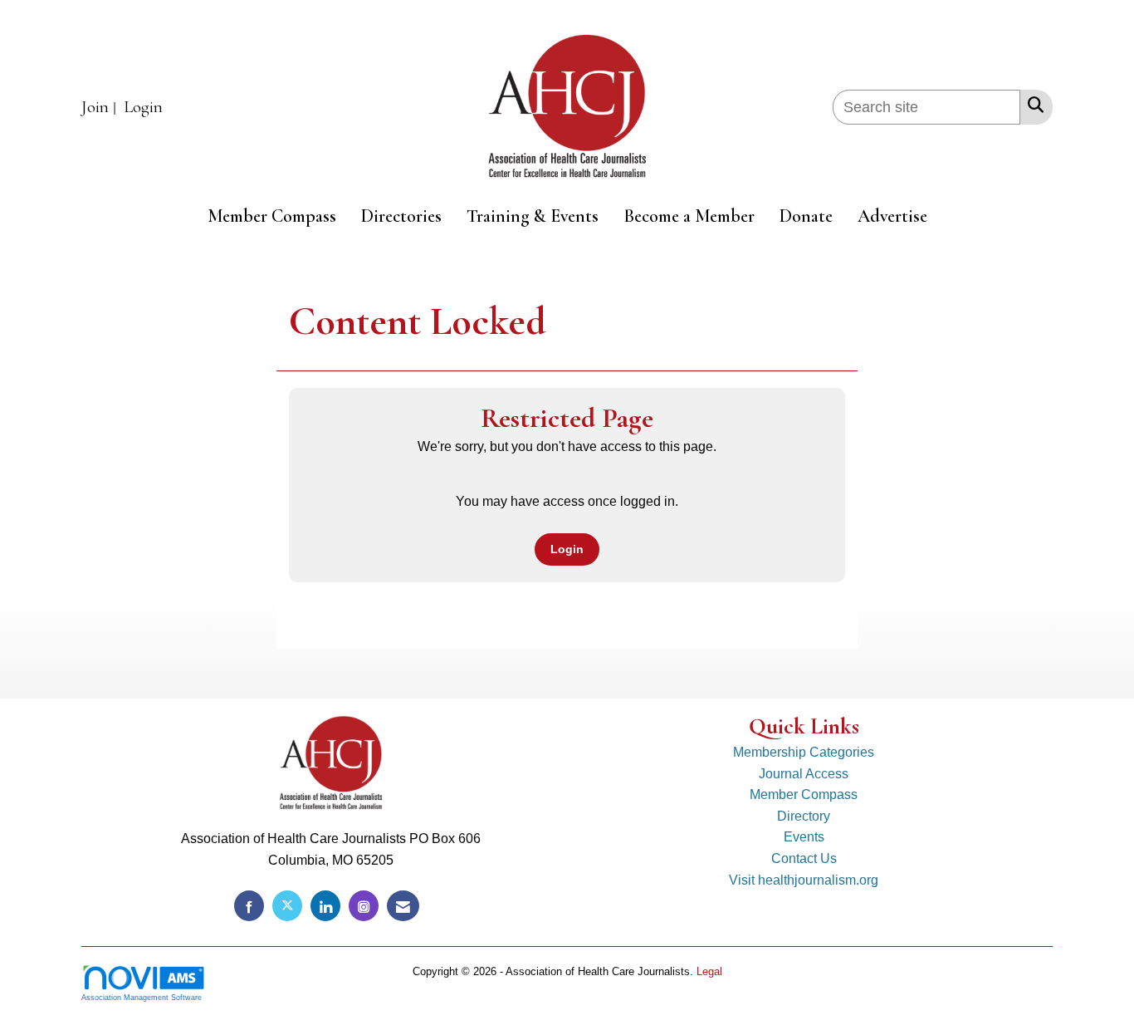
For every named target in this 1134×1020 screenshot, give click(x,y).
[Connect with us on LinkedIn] (325, 905)
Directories (401, 216)
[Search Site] (1032, 105)
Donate (806, 216)
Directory (803, 816)
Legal (709, 971)
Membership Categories (803, 752)
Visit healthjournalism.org (803, 880)
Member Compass (272, 216)
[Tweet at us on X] (287, 905)
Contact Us (804, 858)
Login (567, 549)
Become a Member (689, 216)
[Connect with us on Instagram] (364, 905)
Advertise (892, 216)
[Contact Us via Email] (403, 905)
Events (804, 837)
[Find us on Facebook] (249, 905)
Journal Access (803, 774)
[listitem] (100, 108)
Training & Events (533, 216)
